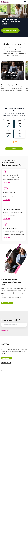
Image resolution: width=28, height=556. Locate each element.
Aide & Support (5, 330)
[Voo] (5, 2)
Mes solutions (4, 95)
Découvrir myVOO (6, 362)
